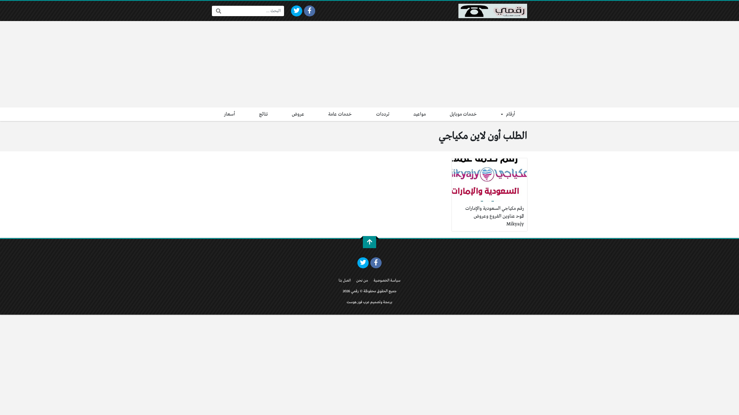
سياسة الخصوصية (387, 280)
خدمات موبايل (463, 114)
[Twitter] (296, 10)
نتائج (263, 114)
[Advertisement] (369, 64)
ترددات (382, 114)
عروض (298, 114)
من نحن (362, 280)
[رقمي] (492, 11)
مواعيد (419, 114)
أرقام (510, 114)
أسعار (229, 114)
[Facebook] (309, 10)
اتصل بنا (345, 280)
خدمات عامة (340, 114)
